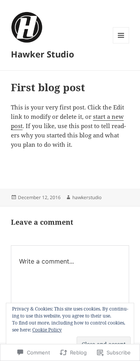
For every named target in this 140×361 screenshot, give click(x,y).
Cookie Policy (47, 329)
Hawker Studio (42, 54)
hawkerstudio (87, 197)
